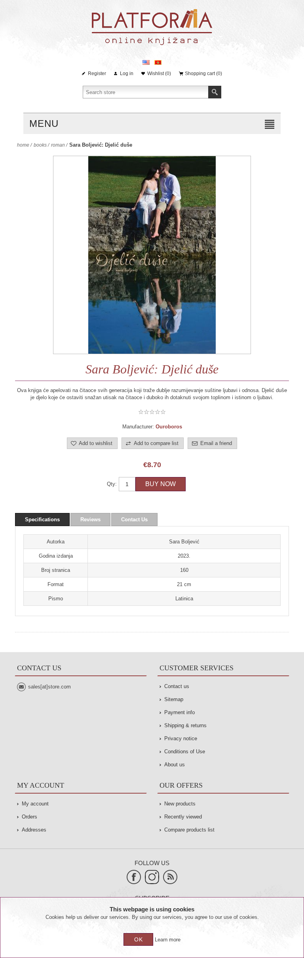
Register (97, 73)
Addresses (34, 830)
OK (138, 939)
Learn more (167, 940)
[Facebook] (134, 877)
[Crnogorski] (158, 62)
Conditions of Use (184, 751)
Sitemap (173, 699)
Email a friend (216, 443)
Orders (29, 817)
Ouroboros (169, 427)
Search (214, 92)
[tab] (42, 519)
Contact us (176, 686)
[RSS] (170, 877)
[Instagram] (152, 877)
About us (174, 765)
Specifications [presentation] (42, 519)
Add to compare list (156, 443)
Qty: (112, 484)
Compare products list (189, 830)
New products (180, 804)
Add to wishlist (95, 443)
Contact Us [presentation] (134, 519)
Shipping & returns (185, 725)
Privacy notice (180, 738)
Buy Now (160, 484)
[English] (146, 62)
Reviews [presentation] (90, 519)
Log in (126, 73)
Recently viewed (183, 817)
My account (35, 804)
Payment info (179, 712)
